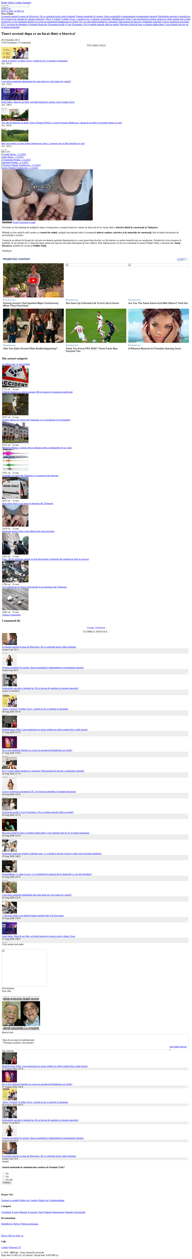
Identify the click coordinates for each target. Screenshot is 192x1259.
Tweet (16, 222)
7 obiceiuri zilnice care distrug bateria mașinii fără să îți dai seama (33, 915)
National (48, 1212)
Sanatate (69, 1212)
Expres (15, 1212)
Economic (33, 1212)
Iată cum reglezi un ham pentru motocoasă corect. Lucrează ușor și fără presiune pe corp (43, 143)
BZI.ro (17, 1224)
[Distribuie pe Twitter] (5, 66)
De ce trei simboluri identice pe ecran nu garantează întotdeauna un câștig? (43, 22)
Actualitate (6, 1212)
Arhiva (11, 2)
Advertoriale (79, 1212)
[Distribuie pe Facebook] (2, 66)
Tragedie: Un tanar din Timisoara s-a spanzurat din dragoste (30, 475)
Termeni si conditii (10, 1200)
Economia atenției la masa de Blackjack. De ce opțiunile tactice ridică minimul (38, 16)
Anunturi (26, 2)
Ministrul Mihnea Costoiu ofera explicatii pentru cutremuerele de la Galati (37, 447)
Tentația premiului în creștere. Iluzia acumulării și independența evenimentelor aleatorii (116, 16)
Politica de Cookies (28, 1200)
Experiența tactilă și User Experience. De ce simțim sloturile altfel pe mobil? (84, 24)
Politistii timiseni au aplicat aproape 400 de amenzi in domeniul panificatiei (37, 392)
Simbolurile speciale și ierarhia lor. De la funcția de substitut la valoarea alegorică (40, 688)
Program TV (15, 1247)
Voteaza (6, 1182)
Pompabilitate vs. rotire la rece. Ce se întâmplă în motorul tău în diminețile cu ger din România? (47, 874)
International (58, 1212)
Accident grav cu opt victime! (16, 364)
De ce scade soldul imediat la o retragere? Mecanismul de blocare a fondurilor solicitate (120, 22)
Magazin (23, 1212)
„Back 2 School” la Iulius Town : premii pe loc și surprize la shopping (78, 19)
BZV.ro (20, 11)
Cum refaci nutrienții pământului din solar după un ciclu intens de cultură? (36, 81)
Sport (40, 1212)
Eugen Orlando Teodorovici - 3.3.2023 (19, 168)
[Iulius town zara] (24, 985)
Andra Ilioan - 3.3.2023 (12, 157)
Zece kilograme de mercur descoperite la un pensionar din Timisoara (34, 587)
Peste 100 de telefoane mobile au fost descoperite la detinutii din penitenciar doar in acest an (45, 559)
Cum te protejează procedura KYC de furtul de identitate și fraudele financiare (39, 791)
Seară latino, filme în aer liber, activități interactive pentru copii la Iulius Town (38, 102)
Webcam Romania (29, 1224)
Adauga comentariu (11, 615)
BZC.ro (12, 11)
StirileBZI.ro (7, 1224)
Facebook (23, 222)
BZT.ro (4, 11)
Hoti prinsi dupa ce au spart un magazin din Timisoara (27, 503)
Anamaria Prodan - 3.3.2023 (14, 162)
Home (4, 2)
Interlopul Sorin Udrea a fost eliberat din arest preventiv (28, 531)
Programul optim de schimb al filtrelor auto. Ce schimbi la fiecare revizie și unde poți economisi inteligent (51, 853)
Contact (18, 2)
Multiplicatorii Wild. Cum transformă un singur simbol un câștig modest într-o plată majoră (44, 729)
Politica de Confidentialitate (51, 1200)
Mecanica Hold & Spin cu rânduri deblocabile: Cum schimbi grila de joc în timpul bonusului (45, 833)
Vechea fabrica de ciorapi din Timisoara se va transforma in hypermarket (36, 420)
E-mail (32, 222)
